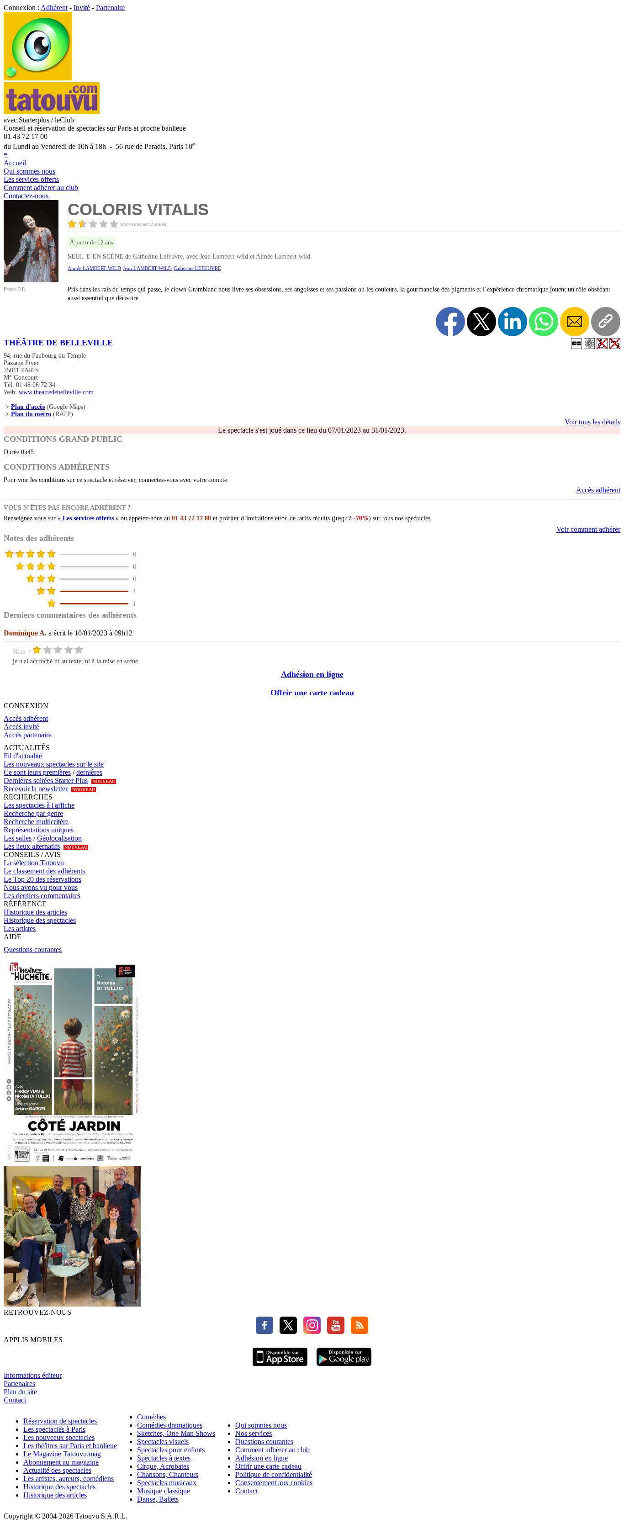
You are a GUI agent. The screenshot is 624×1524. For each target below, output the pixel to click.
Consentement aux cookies (273, 1483)
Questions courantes (33, 949)
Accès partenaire (28, 735)
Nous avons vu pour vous (41, 887)
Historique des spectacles (40, 920)
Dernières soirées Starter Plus (46, 780)
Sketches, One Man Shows (176, 1433)
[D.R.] (31, 280)
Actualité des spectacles (57, 1470)
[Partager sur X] (481, 321)
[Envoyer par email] (574, 321)
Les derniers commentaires (42, 896)
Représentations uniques (39, 830)
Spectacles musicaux (166, 1483)
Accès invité (21, 726)
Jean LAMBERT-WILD (147, 268)
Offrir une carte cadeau (312, 692)
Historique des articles (35, 912)
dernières (89, 772)
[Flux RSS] (357, 1331)
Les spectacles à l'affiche (39, 805)
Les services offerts (31, 179)
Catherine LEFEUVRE (197, 268)
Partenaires (19, 1383)
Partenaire (110, 7)
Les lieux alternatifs (32, 846)
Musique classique (163, 1491)
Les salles (18, 838)
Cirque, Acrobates (163, 1466)
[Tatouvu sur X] (286, 1331)
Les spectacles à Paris (54, 1429)
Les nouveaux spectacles (59, 1437)
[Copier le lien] (605, 321)
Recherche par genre (33, 813)
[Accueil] (38, 78)
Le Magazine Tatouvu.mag (62, 1454)
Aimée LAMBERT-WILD (94, 268)
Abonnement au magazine (61, 1462)
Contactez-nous (26, 196)
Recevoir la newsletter (36, 789)
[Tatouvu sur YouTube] (333, 1331)
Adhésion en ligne (312, 674)
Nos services (253, 1433)
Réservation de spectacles (60, 1421)
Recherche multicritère (36, 822)
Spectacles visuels (163, 1441)
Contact (15, 1400)
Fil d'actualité (23, 756)
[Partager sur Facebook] (450, 321)
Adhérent (54, 7)
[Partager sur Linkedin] (512, 321)
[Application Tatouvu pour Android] (344, 1367)
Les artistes (20, 928)
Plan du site (20, 1392)
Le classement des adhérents (44, 871)
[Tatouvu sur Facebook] (264, 1331)
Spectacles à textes (163, 1458)
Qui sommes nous (29, 171)
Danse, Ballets (158, 1499)
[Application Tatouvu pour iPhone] (280, 1367)
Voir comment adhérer (588, 529)
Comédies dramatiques (169, 1425)
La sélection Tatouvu (34, 863)
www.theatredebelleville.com (56, 392)
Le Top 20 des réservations (42, 879)
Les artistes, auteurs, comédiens (68, 1478)
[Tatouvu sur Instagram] (310, 1331)
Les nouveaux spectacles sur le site (54, 764)
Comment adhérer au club (41, 187)
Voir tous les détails (592, 422)
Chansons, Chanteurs (167, 1474)
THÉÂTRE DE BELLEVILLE (58, 342)
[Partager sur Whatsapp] (543, 321)
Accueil (15, 163)
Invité (82, 7)
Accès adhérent (598, 490)
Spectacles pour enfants (171, 1450)
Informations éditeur (33, 1375)
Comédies (151, 1417)
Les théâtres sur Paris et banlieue (70, 1446)
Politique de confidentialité (273, 1474)
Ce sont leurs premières (37, 772)
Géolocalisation (59, 838)
